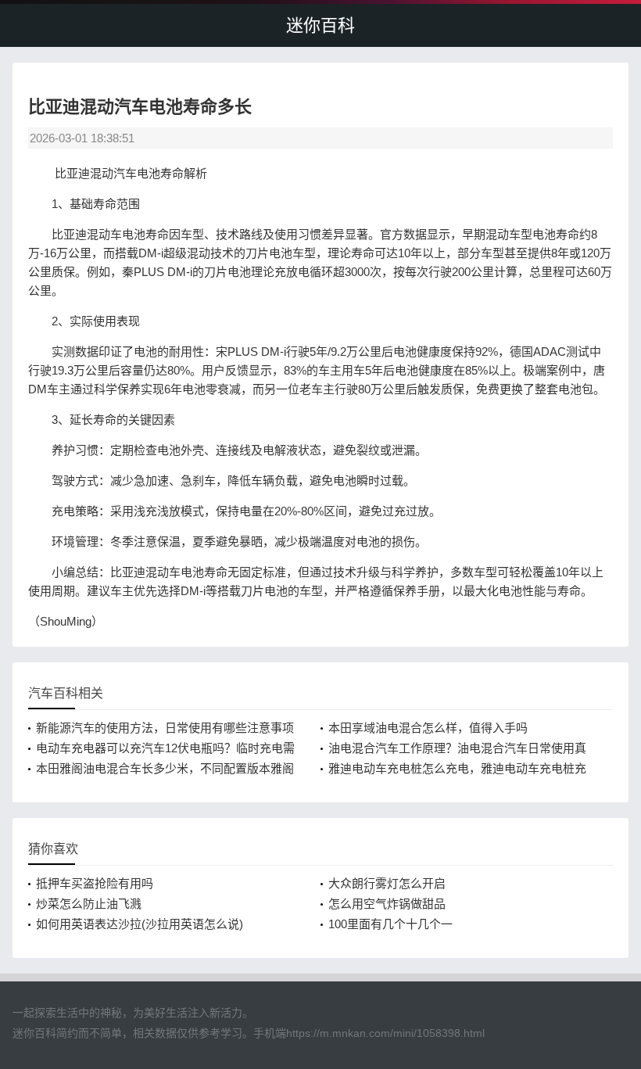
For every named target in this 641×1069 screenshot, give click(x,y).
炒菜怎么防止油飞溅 (88, 903)
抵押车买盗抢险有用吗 (94, 883)
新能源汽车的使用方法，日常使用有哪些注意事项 (165, 727)
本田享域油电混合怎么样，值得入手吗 (428, 727)
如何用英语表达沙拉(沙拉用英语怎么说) (139, 924)
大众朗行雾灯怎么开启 (387, 883)
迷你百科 (320, 25)
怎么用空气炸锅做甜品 (387, 903)
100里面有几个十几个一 (390, 924)
